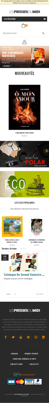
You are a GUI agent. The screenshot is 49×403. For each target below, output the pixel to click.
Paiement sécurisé (31, 354)
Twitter (13, 337)
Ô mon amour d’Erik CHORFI (24, 133)
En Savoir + (7, 64)
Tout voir (23, 249)
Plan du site (34, 364)
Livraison (14, 354)
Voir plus (40, 294)
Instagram (35, 337)
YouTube (20, 337)
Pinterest (28, 337)
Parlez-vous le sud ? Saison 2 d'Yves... (12, 241)
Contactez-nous (16, 364)
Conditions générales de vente (24, 359)
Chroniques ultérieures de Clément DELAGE (37, 241)
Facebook (5, 337)
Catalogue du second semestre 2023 (26, 274)
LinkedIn (43, 337)
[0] (23, 25)
